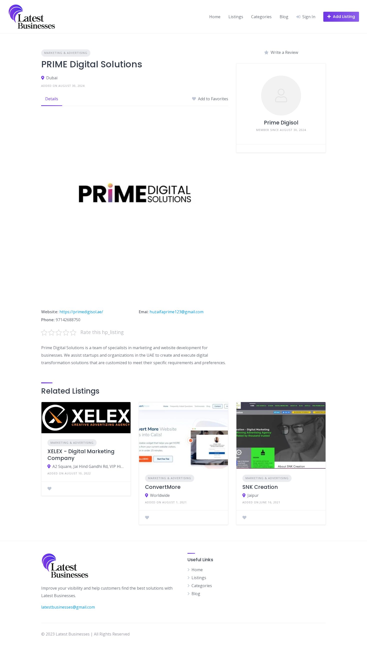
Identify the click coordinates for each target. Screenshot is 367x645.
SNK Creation (260, 487)
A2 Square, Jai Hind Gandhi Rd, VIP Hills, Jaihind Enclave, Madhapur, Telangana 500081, (88, 466)
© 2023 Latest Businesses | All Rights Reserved (85, 634)
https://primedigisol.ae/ (81, 312)
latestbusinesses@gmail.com (68, 607)
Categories (261, 16)
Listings (235, 16)
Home (214, 16)
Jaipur (253, 495)
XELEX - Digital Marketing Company (81, 454)
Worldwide (160, 495)
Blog (284, 16)
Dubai (51, 78)
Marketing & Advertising (65, 53)
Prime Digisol (281, 122)
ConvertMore (163, 487)
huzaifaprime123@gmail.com (176, 312)
